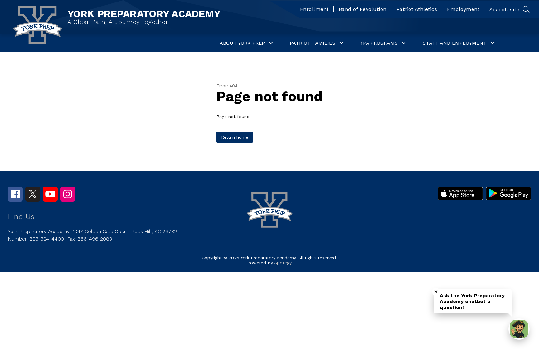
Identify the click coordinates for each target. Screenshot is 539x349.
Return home (234, 137)
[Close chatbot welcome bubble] (436, 292)
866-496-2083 (94, 239)
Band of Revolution (362, 9)
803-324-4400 (46, 239)
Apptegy (283, 262)
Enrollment (314, 9)
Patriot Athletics (416, 9)
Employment (463, 9)
